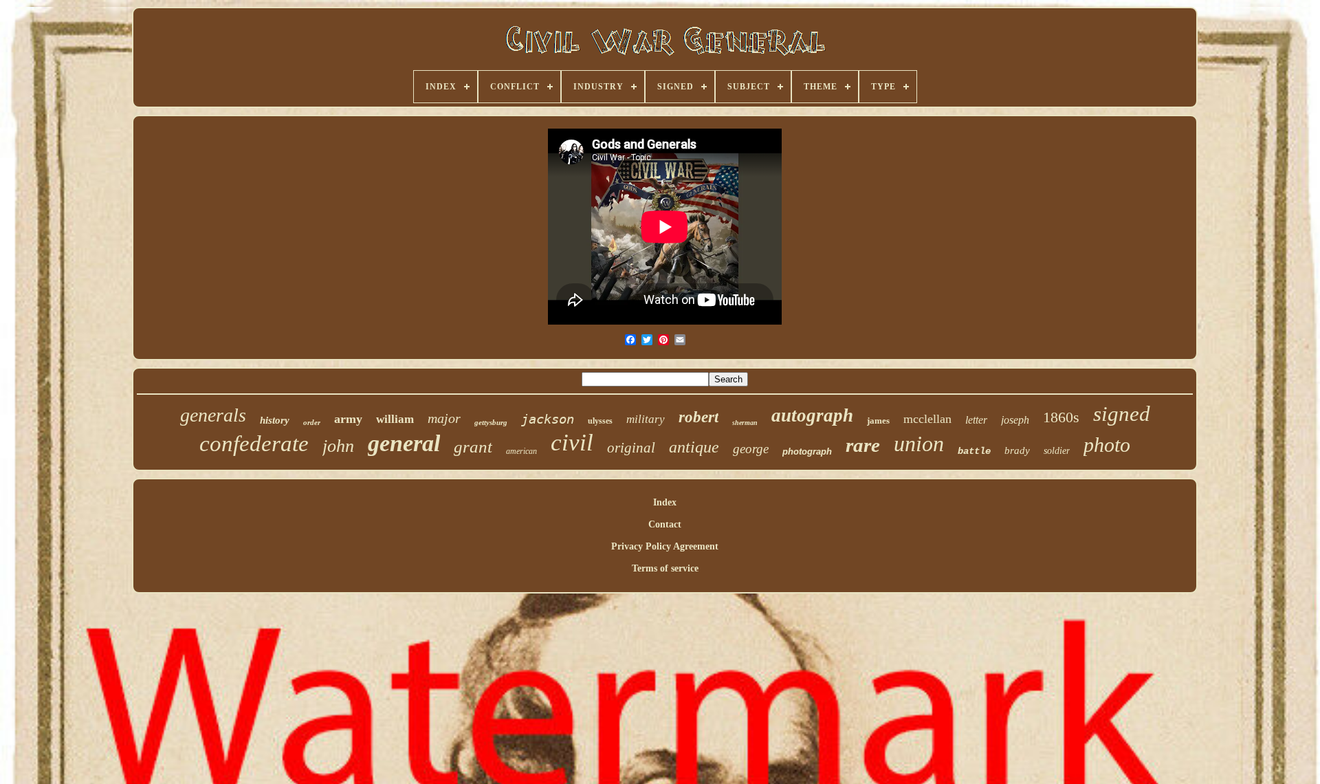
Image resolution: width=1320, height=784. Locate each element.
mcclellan (927, 419)
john (338, 446)
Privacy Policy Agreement (664, 546)
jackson (547, 418)
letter (976, 420)
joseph (1015, 420)
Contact (664, 524)
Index (664, 502)
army (348, 419)
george (751, 449)
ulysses (600, 421)
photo (1107, 444)
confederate (254, 443)
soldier (1057, 451)
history (274, 420)
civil (572, 442)
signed (1121, 414)
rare (863, 445)
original (631, 447)
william (395, 419)
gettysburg (490, 422)
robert (698, 417)
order (311, 422)
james (878, 420)
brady (1017, 450)
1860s (1061, 417)
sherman (745, 422)
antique (694, 447)
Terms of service (665, 568)
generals (213, 415)
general (404, 443)
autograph (812, 415)
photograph (807, 451)
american (521, 451)
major (444, 418)
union (919, 443)
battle (974, 451)
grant (473, 446)
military (645, 419)
